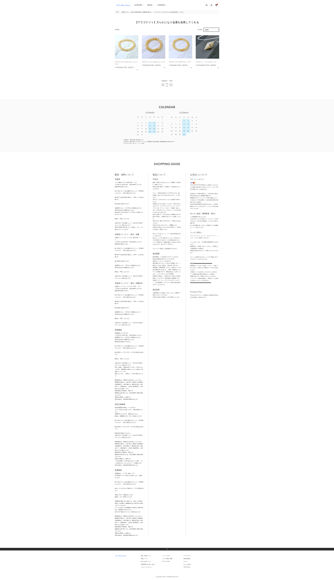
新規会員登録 (187, 558)
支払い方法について (146, 561)
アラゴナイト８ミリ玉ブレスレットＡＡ (180, 62)
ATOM (168, 561)
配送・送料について (146, 555)
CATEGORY (138, 5)
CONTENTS (161, 5)
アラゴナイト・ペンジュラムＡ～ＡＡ (206, 62)
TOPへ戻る (167, 549)
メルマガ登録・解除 (167, 558)
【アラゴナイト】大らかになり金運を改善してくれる (168, 12)
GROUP (149, 5)
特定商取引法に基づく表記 (147, 564)
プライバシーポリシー (146, 567)
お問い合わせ (187, 567)
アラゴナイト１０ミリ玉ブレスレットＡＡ (153, 62)
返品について (144, 558)
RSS (163, 561)
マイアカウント (187, 555)
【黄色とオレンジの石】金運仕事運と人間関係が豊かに (136, 12)
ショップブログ (166, 555)
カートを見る (187, 564)
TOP (117, 12)
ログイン (186, 561)
